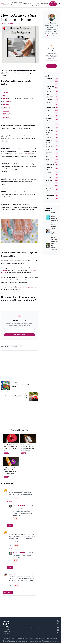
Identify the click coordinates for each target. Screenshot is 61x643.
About (25, 626)
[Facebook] (58, 633)
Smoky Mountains (50, 183)
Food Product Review (49, 124)
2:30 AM (33, 574)
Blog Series (48, 91)
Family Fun (49, 113)
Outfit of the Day (50, 164)
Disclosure (37, 626)
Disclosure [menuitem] (44, 3)
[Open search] (59, 3)
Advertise (44, 626)
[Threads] (58, 623)
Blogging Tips (49, 94)
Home (20, 626)
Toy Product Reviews (49, 189)
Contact (31, 626)
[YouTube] (58, 628)
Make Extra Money (49, 153)
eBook (47, 198)
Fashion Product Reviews (50, 119)
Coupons (48, 102)
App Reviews (49, 78)
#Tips (21, 346)
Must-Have (48, 162)
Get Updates (51, 66)
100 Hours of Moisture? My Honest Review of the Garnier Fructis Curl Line (54, 245)
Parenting (48, 172)
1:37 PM (33, 490)
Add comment (7, 592)
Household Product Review (50, 145)
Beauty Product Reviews (50, 87)
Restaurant (48, 177)
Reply (11, 498)
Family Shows (49, 115)
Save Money (49, 180)
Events (47, 110)
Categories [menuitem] (14, 2)
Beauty (3, 12)
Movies (47, 159)
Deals (47, 104)
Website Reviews (50, 195)
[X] (58, 621)
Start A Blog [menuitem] (31, 3)
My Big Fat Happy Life (15, 490)
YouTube (27, 153)
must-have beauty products (26, 287)
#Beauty (7, 346)
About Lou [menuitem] (20, 3)
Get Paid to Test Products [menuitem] (37, 3)
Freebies (48, 127)
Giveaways (48, 137)
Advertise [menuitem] (26, 3)
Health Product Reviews (49, 141)
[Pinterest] (58, 626)
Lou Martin (16, 505)
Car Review (49, 99)
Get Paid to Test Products (50, 131)
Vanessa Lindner (13, 574)
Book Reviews (49, 96)
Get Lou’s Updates (19, 334)
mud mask (4, 270)
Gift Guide (48, 134)
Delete (16, 498)
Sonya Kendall (12, 532)
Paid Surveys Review (49, 168)
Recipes (48, 174)
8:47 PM (33, 532)
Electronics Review (50, 107)
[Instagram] (58, 630)
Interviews (48, 149)
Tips (47, 185)
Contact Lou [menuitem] (52, 3)
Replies (10, 501)
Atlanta (47, 81)
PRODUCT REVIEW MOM (6, 624)
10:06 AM (31, 505)
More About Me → (51, 35)
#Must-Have (14, 346)
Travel (47, 193)
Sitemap (33, 627)
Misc (47, 156)
